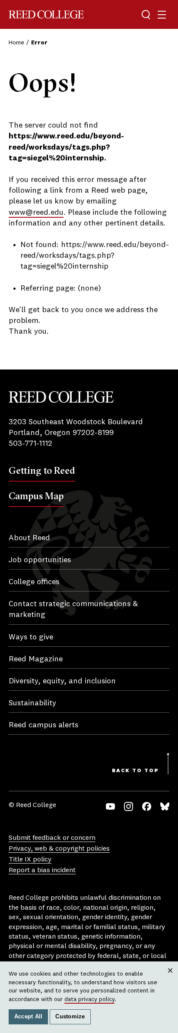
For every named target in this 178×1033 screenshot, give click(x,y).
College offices (34, 582)
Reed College (46, 14)
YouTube (110, 806)
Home (16, 43)
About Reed (29, 538)
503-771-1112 (30, 444)
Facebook (146, 806)
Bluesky (164, 806)
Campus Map (36, 496)
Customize (70, 1017)
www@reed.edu (36, 212)
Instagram (128, 806)
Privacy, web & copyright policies (59, 848)
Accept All (28, 1017)
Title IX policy (30, 859)
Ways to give (31, 637)
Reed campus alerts (43, 725)
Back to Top (135, 770)
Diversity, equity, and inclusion (62, 681)
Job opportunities (40, 560)
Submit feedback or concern (52, 838)
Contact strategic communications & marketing (73, 609)
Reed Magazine (36, 659)
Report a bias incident (42, 870)
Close (170, 978)
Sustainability (32, 703)
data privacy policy (89, 999)
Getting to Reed (42, 470)
